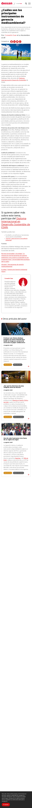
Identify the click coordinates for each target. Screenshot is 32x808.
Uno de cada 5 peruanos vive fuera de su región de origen (15, 438)
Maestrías (18, 458)
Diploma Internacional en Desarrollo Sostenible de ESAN (15, 223)
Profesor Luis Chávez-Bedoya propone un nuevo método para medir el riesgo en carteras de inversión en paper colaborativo (14, 340)
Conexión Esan (11, 35)
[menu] (29, 3)
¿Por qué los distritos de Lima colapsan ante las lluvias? (14, 386)
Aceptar (5, 804)
